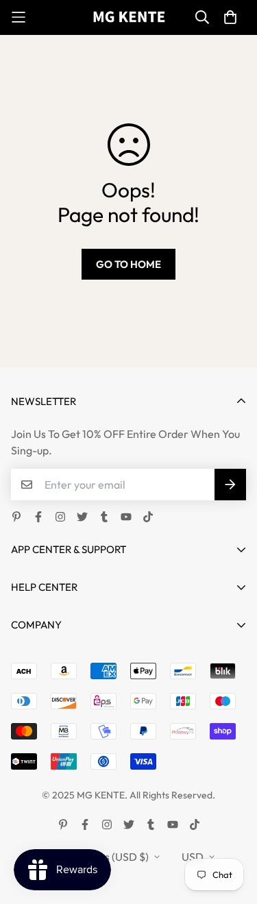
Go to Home (128, 264)
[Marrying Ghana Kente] (128, 17)
